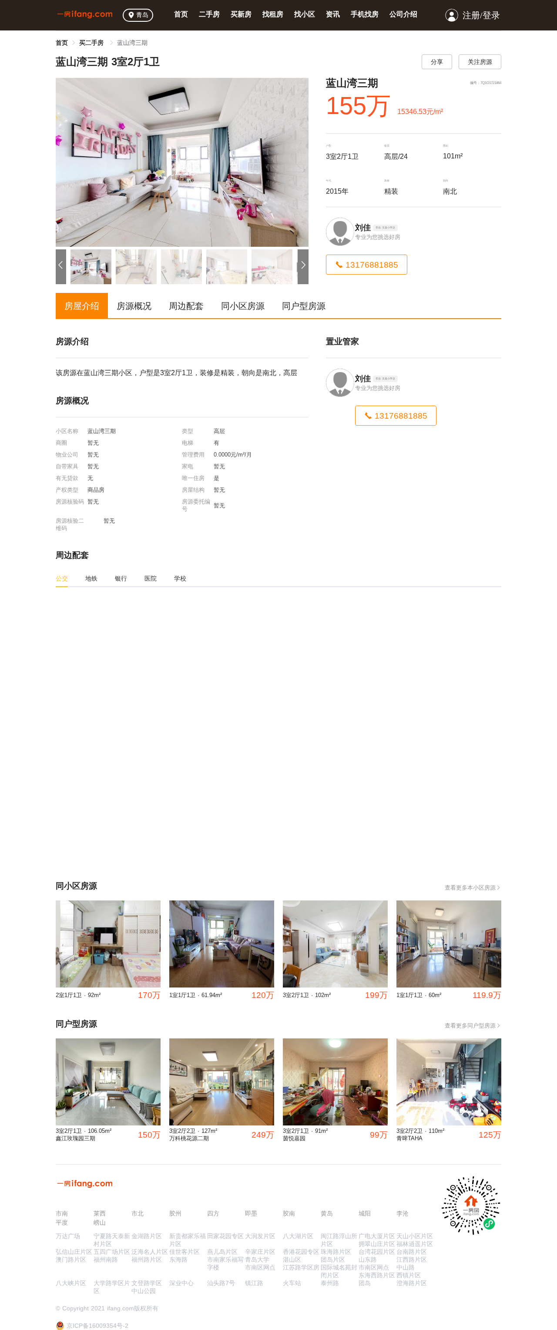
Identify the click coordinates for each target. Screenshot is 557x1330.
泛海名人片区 (149, 1251)
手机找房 (365, 14)
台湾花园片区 (377, 1251)
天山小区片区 (414, 1236)
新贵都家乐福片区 (187, 1240)
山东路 (368, 1259)
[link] (62, 42)
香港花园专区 (301, 1251)
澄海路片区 (411, 1283)
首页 (181, 14)
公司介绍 (403, 14)
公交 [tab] (62, 578)
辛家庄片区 (260, 1251)
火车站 (292, 1283)
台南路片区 (411, 1251)
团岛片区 (333, 1259)
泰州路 (330, 1283)
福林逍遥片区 (414, 1243)
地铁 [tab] (91, 578)
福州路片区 (146, 1259)
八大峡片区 (71, 1283)
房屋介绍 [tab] (81, 306)
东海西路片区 (377, 1275)
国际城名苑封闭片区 (339, 1271)
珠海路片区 (336, 1251)
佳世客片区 (184, 1251)
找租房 (272, 14)
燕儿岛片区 (222, 1251)
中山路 (405, 1267)
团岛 (365, 1283)
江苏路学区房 (301, 1267)
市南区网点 (260, 1267)
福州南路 (106, 1259)
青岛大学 (257, 1259)
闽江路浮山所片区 (339, 1240)
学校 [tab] (180, 578)
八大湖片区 (298, 1236)
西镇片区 (408, 1275)
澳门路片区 (71, 1259)
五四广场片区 (112, 1251)
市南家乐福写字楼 (225, 1263)
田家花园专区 (225, 1236)
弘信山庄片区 (74, 1251)
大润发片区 (260, 1236)
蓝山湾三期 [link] (132, 42)
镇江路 (254, 1283)
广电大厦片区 (377, 1236)
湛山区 (292, 1259)
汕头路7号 (221, 1283)
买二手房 (92, 42)
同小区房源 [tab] (243, 306)
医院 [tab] (150, 578)
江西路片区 (411, 1259)
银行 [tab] (121, 578)
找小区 (304, 14)
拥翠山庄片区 (377, 1243)
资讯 (333, 14)
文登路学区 (146, 1283)
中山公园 (143, 1290)
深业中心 (181, 1283)
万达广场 (68, 1236)
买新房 (241, 14)
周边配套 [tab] (186, 306)
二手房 (209, 14)
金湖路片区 (146, 1236)
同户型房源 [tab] (303, 306)
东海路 (178, 1259)
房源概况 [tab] (134, 306)
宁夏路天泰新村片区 (112, 1240)
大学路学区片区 (112, 1287)
